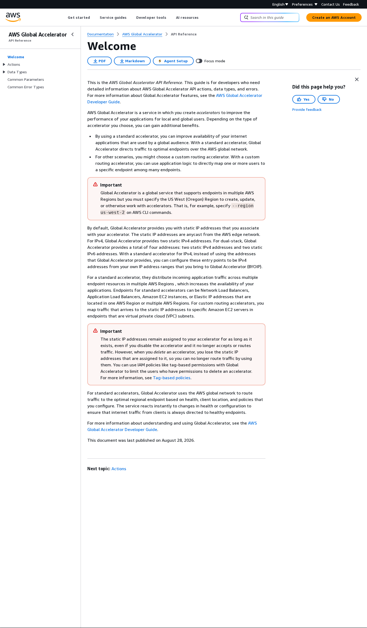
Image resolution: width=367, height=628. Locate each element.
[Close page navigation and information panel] (357, 79)
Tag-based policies (171, 377)
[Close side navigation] (72, 34)
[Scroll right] (202, 17)
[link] (184, 34)
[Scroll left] (63, 17)
